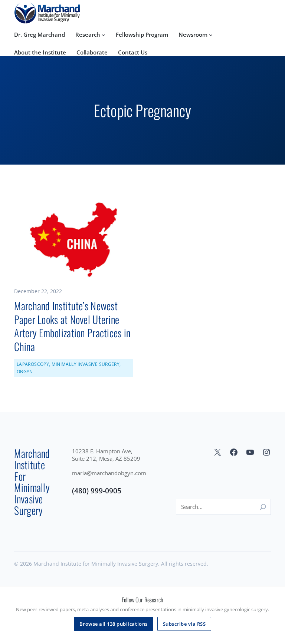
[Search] (263, 506)
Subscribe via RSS (184, 624)
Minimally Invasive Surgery (85, 364)
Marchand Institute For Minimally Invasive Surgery (56, 12)
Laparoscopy (33, 364)
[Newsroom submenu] (211, 35)
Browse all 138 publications (113, 624)
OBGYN (25, 371)
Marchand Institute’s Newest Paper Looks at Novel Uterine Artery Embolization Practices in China (72, 326)
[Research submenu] (103, 35)
